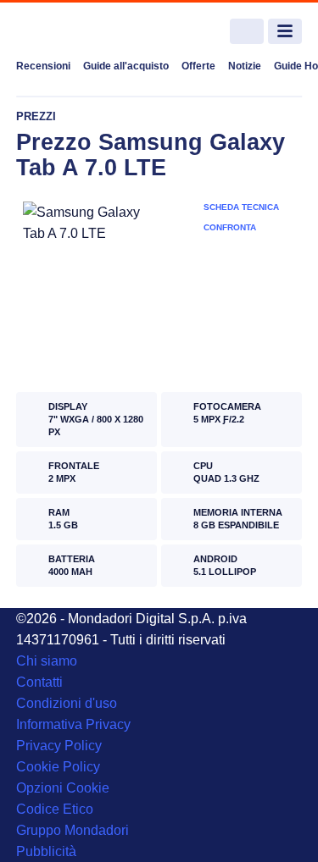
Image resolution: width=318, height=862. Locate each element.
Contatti (39, 682)
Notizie (244, 66)
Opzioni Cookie (62, 788)
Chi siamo (46, 661)
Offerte (198, 66)
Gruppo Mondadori (72, 830)
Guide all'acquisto (126, 66)
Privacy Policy (59, 745)
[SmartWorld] (79, 32)
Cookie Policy (58, 767)
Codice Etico (54, 809)
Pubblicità (46, 851)
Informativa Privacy (73, 724)
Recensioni (43, 66)
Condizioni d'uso (66, 703)
